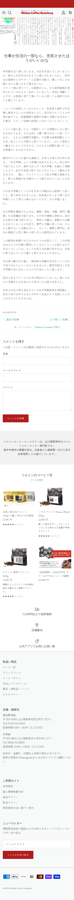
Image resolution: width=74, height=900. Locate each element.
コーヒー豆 (9, 667)
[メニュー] (4, 12)
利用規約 (8, 786)
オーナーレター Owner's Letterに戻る (37, 327)
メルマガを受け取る (18, 854)
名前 (5, 353)
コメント (8, 387)
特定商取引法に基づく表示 (18, 808)
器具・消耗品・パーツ (16, 689)
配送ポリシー (10, 802)
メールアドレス (12, 370)
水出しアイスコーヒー (16, 683)
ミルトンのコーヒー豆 (37, 475)
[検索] (11, 12)
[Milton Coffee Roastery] (37, 12)
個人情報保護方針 (13, 791)
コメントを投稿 (15, 418)
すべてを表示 (37, 479)
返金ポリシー (10, 797)
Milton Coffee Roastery (21, 888)
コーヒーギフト (12, 678)
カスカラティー (12, 694)
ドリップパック (12, 672)
